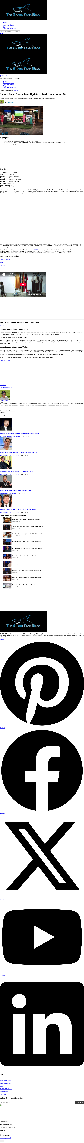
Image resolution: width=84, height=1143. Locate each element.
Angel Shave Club (5, 360)
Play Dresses (3, 325)
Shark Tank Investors (14, 436)
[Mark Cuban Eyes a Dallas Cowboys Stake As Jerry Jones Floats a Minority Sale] (6, 449)
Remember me (6, 1135)
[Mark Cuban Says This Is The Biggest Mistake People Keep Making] (6, 487)
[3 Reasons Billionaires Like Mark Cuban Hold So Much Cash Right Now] (6, 468)
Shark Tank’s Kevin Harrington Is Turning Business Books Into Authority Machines (19, 433)
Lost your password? (5, 1138)
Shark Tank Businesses (6, 1089)
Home (1, 1077)
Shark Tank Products (5, 1083)
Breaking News (4, 455)
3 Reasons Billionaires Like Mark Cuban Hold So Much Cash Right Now (16, 471)
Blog (1, 1086)
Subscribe (80, 1102)
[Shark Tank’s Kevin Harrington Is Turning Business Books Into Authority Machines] (6, 430)
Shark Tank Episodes (5, 1080)
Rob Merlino (10, 102)
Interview (2, 493)
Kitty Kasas (3, 385)
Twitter (2, 268)
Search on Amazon (5, 259)
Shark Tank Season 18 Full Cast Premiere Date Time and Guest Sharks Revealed (18, 509)
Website (2, 262)
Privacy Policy (4, 1091)
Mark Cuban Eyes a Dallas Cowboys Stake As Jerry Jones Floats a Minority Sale (18, 452)
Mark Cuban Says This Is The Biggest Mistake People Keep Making (15, 490)
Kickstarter (37, 249)
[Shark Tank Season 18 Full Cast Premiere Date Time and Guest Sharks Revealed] (6, 506)
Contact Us (3, 1094)
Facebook (2, 265)
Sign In (16, 90)
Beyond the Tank (4, 436)
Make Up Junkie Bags (6, 387)
